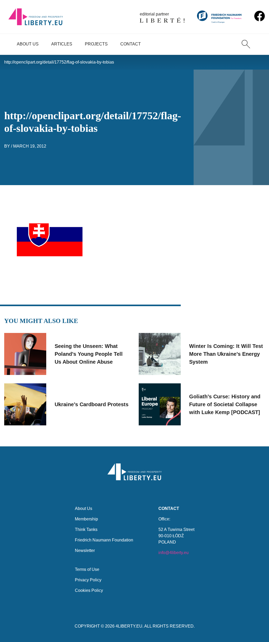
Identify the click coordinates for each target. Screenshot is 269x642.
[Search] (246, 44)
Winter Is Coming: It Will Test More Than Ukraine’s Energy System (226, 354)
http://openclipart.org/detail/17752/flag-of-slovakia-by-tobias (59, 62)
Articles (61, 44)
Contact (130, 44)
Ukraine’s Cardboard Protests (91, 404)
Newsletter (85, 550)
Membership (86, 519)
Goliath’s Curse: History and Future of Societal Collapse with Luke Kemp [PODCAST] (224, 404)
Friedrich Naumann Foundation (104, 540)
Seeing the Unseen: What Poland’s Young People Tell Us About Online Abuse (89, 354)
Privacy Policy (88, 580)
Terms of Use (87, 569)
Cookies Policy (89, 590)
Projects (96, 44)
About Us (28, 44)
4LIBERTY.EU (129, 626)
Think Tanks (86, 529)
